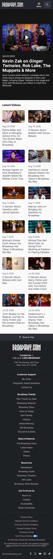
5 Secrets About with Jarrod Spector (11, 209)
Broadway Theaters (26, 475)
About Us (26, 495)
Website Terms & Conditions (26, 521)
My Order (26, 379)
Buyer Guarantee (26, 507)
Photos (26, 455)
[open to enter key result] (47, 4)
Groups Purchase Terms (26, 528)
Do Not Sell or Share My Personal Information (26, 540)
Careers (26, 499)
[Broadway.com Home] (12, 4)
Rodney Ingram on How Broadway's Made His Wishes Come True (12, 174)
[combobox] (46, 4)
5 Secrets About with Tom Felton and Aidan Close (37, 283)
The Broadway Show (27, 443)
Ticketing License (26, 532)
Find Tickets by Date (26, 399)
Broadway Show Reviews (26, 484)
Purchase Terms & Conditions (26, 524)
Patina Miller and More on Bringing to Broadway (12, 137)
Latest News (26, 447)
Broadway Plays (26, 407)
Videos (26, 451)
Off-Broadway (26, 427)
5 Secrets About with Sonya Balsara (39, 133)
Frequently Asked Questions (26, 383)
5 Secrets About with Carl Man (11, 280)
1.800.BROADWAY (31, 358)
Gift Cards (26, 479)
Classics (26, 419)
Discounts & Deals (26, 431)
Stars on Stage (26, 411)
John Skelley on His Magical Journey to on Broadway (13, 319)
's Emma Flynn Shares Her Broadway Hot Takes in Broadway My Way (12, 246)
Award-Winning (26, 423)
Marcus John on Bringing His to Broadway (37, 211)
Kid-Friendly (26, 415)
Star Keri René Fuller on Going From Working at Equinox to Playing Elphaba (39, 246)
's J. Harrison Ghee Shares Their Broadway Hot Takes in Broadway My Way (38, 321)
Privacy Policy (27, 517)
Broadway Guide (26, 471)
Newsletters (26, 467)
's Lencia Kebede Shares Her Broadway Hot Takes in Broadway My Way (38, 175)
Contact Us (25, 355)
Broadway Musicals (26, 403)
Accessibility (27, 503)
